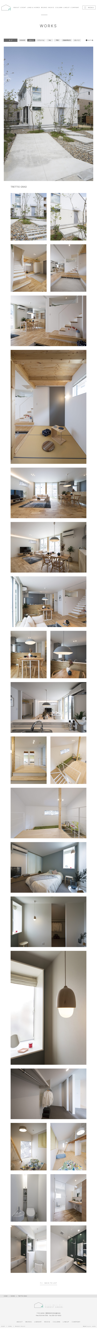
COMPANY (75, 7)
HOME (6, 1296)
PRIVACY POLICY (20, 1326)
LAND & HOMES (33, 7)
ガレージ (77, 40)
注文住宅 (22, 40)
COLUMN (59, 7)
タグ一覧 (90, 40)
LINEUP (66, 7)
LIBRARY (38, 1322)
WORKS (44, 7)
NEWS (10, 1326)
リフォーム (41, 40)
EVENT (23, 7)
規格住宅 (31, 40)
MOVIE (51, 7)
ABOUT (16, 7)
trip (50, 40)
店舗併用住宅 (67, 40)
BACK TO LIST (51, 1283)
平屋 (57, 40)
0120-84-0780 (43, 1315)
